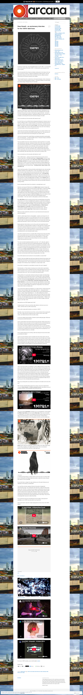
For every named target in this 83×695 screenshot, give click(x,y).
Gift (57, 1)
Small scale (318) (58, 30)
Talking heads (40, 18)
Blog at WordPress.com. (34, 691)
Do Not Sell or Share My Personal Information (45, 691)
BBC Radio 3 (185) (58, 36)
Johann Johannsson (43, 671)
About (52, 18)
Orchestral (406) (57, 29)
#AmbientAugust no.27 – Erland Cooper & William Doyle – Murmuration (59, 61)
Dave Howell (32, 671)
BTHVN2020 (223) (58, 35)
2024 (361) (56, 43)
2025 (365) (56, 42)
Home (19, 18)
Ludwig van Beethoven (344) (60, 33)
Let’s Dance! (24, 18)
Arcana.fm (57, 68)
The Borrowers (46, 18)
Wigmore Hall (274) (58, 34)
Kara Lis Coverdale (21, 597)
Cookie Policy (22, 693)
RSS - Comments (58, 79)
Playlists (28, 18)
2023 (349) (56, 44)
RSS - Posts (57, 77)
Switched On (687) (58, 28)
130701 (29, 671)
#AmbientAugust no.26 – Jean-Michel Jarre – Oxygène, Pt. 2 (60, 64)
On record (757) (57, 27)
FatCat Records (37, 671)
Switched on (34, 18)
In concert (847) (57, 26)
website (38, 660)
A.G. (18, 573)
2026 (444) (56, 41)
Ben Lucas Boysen (21, 575)
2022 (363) (56, 46)
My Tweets (56, 73)
